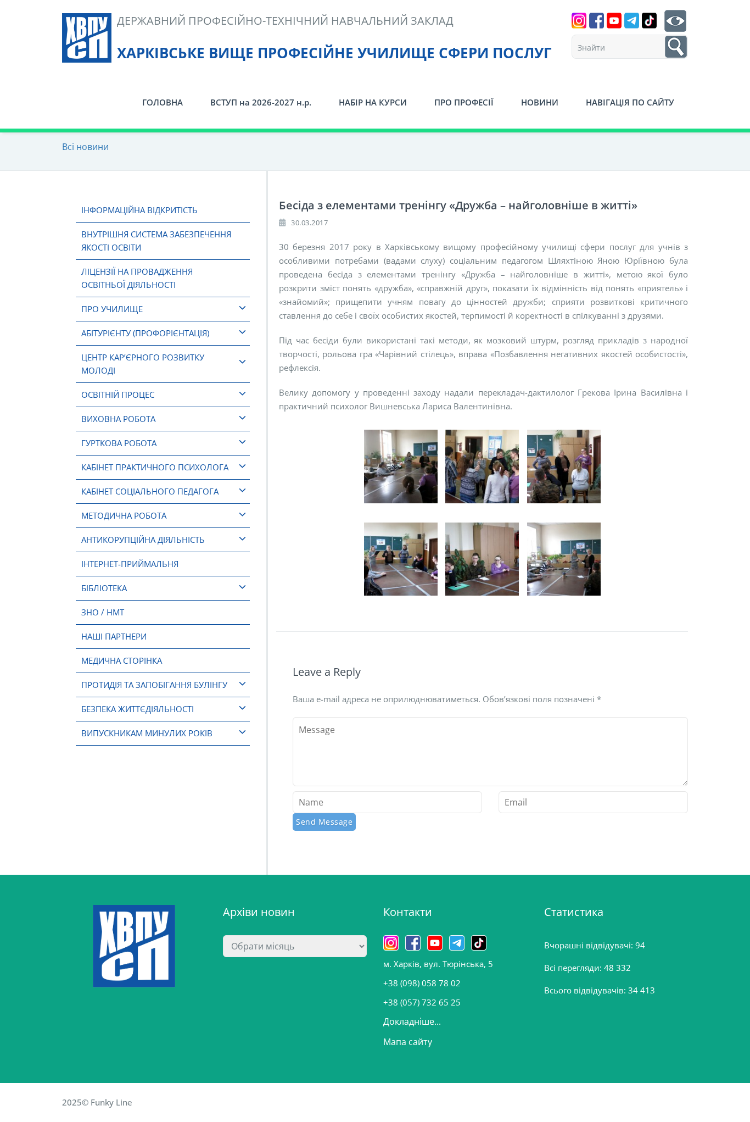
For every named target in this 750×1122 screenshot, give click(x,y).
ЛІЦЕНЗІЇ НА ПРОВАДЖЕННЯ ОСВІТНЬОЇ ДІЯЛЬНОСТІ (137, 278)
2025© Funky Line (97, 1102)
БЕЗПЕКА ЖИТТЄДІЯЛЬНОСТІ (137, 708)
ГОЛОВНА (162, 102)
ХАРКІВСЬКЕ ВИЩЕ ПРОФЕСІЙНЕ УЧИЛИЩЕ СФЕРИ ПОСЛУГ (334, 53)
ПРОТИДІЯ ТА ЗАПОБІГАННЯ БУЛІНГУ (154, 684)
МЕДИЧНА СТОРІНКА (121, 660)
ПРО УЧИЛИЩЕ (112, 308)
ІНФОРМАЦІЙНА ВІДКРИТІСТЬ (139, 209)
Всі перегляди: (574, 967)
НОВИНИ (539, 102)
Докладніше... (412, 1021)
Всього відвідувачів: (586, 990)
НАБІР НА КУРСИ (373, 102)
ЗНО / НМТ (102, 612)
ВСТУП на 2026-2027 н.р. (260, 102)
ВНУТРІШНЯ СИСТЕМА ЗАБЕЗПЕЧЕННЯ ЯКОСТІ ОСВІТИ (156, 241)
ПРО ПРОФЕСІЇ (464, 102)
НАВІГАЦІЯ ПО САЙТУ (630, 102)
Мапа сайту (407, 1042)
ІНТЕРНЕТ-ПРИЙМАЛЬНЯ (129, 563)
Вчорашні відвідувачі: (589, 945)
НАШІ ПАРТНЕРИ (114, 636)
